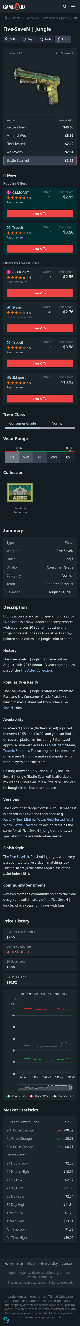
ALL (64, 994)
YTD (56, 994)
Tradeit (8, 750)
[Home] (5, 18)
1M (29, 994)
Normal (67, 575)
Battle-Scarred (25, 825)
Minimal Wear (34, 819)
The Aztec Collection (36, 670)
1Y (49, 994)
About (31, 1263)
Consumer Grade (60, 567)
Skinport (22, 750)
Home (9, 1263)
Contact (67, 1263)
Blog (20, 1263)
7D (22, 994)
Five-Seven (11, 622)
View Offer (40, 213)
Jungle (68, 559)
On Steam (63, 53)
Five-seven (31, 18)
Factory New (12, 819)
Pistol (69, 542)
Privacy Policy (48, 1263)
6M (43, 994)
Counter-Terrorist (59, 584)
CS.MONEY (55, 745)
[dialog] (5, 1320)
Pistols (15, 18)
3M (36, 994)
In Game (13, 53)
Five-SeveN (65, 550)
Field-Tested (56, 819)
